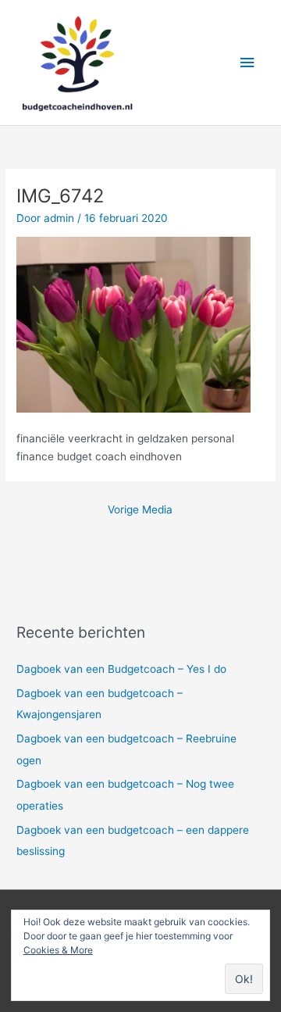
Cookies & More (58, 950)
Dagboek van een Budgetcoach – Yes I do (121, 669)
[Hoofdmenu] (247, 63)
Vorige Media (140, 509)
